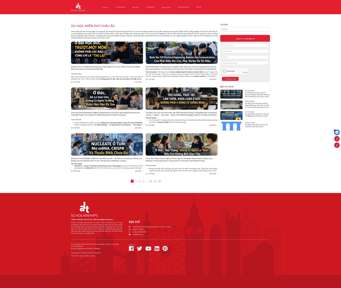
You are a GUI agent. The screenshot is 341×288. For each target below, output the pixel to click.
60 (159, 181)
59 (155, 181)
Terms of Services (77, 256)
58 (151, 181)
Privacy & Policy (89, 256)
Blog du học (166, 7)
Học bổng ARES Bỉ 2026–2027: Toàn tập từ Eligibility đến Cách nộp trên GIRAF (257, 115)
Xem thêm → (139, 82)
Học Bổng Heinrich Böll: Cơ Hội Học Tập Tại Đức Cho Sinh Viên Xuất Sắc (256, 125)
